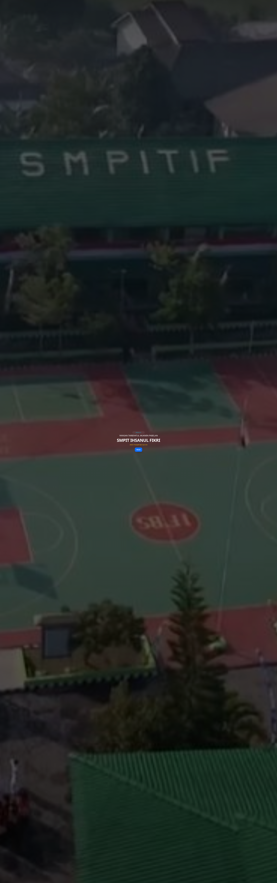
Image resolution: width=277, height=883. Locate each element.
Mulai (138, 450)
